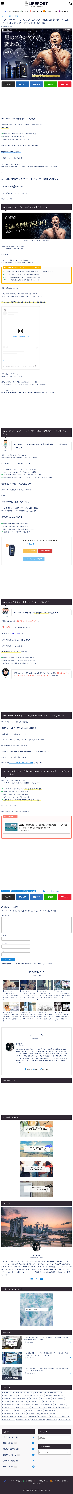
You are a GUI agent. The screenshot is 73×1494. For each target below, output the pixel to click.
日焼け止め (23, 1416)
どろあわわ (35, 1398)
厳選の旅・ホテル (51, 1410)
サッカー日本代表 (50, 1401)
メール (4, 943)
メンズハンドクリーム (39, 1407)
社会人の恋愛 (44, 1416)
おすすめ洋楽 (60, 1395)
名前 (3, 935)
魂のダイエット (65, 1419)
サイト (3, 951)
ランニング (20, 1410)
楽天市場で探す (45, 550)
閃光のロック (52, 1419)
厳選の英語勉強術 (9, 1413)
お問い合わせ (64, 11)
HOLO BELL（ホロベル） (54, 1392)
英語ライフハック (9, 1419)
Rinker (30, 544)
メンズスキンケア (17, 891)
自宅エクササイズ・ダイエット (60, 1416)
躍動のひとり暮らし (24, 1419)
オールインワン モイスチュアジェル (20, 763)
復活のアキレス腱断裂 (48, 1413)
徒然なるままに (34, 1413)
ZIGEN (49, 1395)
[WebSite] (31, 1279)
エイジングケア (59, 1398)
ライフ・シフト (8, 1410)
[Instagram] (41, 1279)
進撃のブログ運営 (39, 1419)
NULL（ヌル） (24, 1395)
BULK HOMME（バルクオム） (24, 1392)
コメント (5, 915)
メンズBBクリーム (36, 11)
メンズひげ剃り (61, 1404)
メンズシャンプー (9, 1407)
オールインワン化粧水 (12, 11)
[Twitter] (36, 1279)
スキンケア (48, 891)
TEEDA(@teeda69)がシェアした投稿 (14, 366)
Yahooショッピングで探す (34, 559)
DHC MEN (6, 891)
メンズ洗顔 (25, 11)
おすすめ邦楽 (23, 1398)
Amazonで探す (30, 550)
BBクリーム (7, 1392)
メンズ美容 (56, 891)
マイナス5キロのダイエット (44, 1404)
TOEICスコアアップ (38, 1395)
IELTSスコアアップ (10, 1395)
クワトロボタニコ (35, 1401)
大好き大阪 (21, 1413)
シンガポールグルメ (9, 1404)
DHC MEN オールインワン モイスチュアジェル (41, 541)
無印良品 (33, 1416)
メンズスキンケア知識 (51, 11)
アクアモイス (46, 1398)
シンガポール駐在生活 (26, 1404)
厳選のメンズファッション (35, 1410)
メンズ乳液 (53, 1407)
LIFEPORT (36, 1490)
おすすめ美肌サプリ (9, 1398)
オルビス (7, 1401)
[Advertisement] (36, 103)
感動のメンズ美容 (30, 891)
